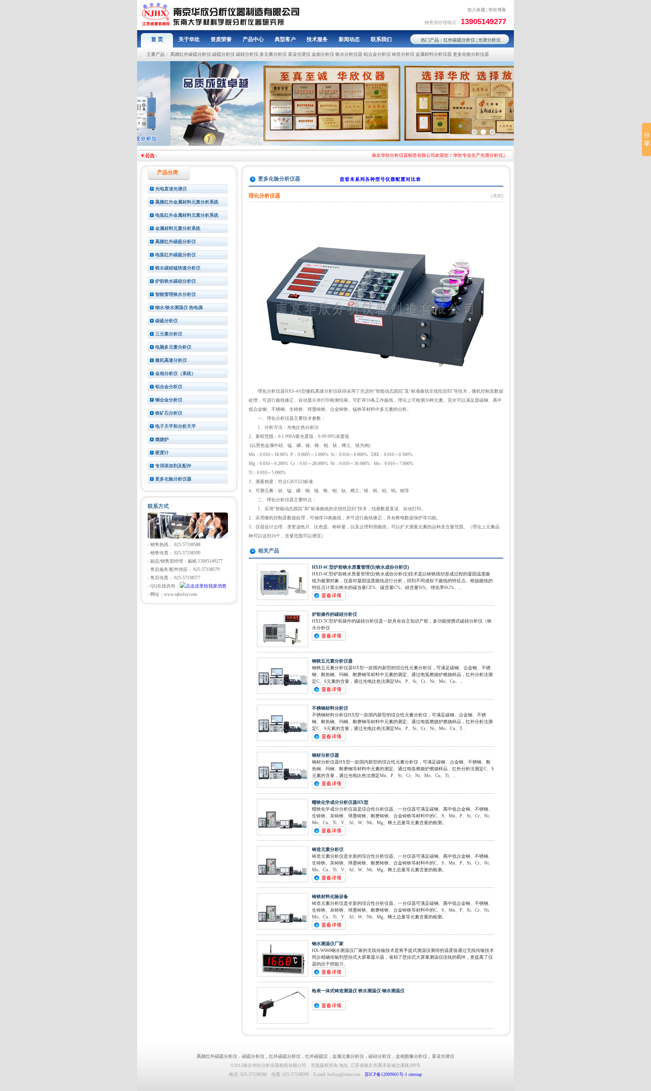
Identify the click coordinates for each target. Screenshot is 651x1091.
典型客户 (285, 39)
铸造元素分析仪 (328, 849)
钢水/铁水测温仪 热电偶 (179, 307)
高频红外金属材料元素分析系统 (187, 202)
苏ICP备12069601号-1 (386, 1074)
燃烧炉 (162, 439)
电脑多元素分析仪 (173, 347)
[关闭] (497, 196)
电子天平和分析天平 (175, 426)
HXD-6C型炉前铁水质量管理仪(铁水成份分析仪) (360, 567)
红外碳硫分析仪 (459, 40)
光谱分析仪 (489, 40)
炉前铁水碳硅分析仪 (175, 281)
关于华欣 (189, 39)
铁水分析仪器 (348, 54)
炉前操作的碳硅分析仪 (334, 614)
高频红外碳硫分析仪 (190, 54)
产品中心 (253, 39)
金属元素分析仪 (348, 1056)
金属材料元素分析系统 (177, 228)
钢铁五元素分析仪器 (332, 661)
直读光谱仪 (299, 54)
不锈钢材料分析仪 (330, 708)
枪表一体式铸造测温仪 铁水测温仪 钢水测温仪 (358, 990)
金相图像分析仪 (411, 1056)
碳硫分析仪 (223, 54)
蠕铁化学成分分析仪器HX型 (340, 802)
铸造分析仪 (403, 54)
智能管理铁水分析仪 (175, 294)
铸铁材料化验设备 (330, 896)
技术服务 (317, 39)
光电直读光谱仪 (171, 188)
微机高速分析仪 (171, 360)
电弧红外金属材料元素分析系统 (187, 215)
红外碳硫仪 (316, 1056)
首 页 (157, 39)
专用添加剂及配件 (173, 465)
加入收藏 (476, 9)
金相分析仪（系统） (175, 373)
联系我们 (381, 39)
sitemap (415, 1074)
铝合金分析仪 (377, 54)
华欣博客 (497, 9)
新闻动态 (349, 39)
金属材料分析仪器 (434, 54)
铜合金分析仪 (168, 399)
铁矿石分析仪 (168, 413)
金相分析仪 (323, 54)
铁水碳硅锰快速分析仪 (177, 268)
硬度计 (162, 452)
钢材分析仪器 (325, 755)
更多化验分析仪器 (471, 54)
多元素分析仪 (273, 54)
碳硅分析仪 (247, 54)
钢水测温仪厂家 (328, 943)
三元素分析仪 (168, 334)
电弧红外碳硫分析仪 (175, 254)
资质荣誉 (221, 39)
